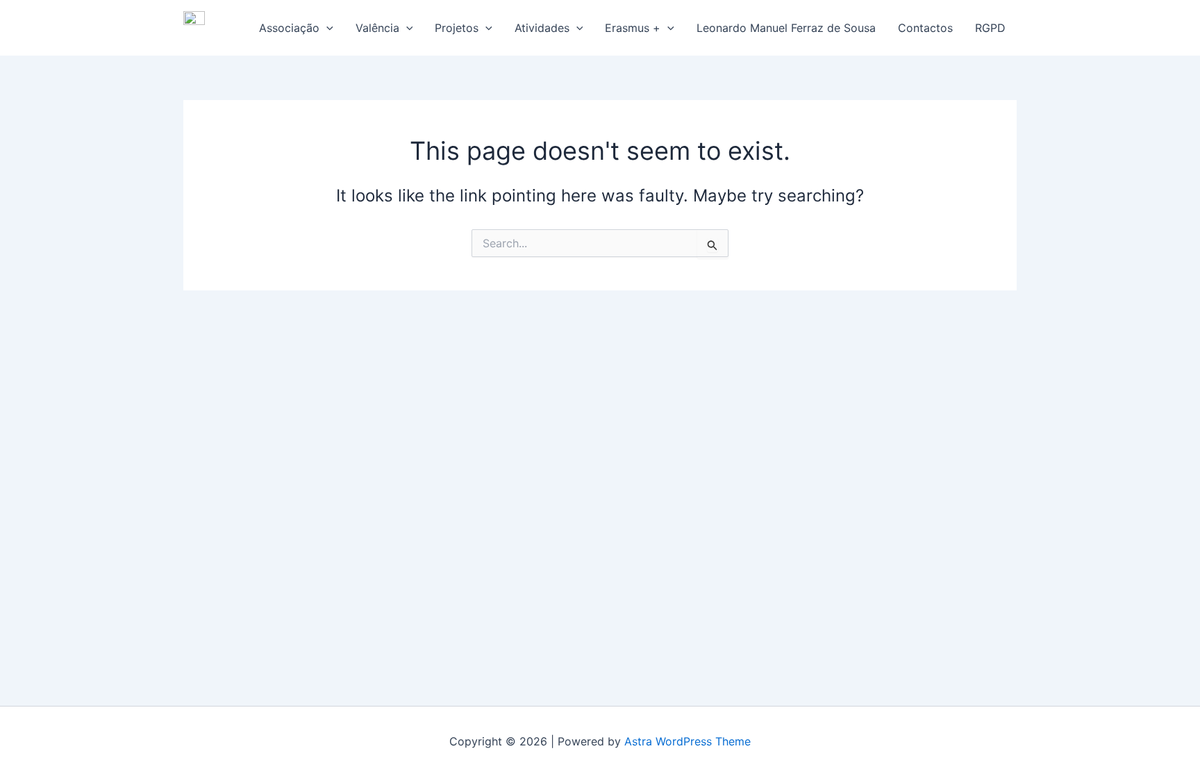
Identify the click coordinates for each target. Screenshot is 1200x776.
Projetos (456, 28)
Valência (377, 28)
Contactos (925, 28)
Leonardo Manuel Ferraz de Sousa (786, 28)
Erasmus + (632, 28)
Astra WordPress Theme (687, 741)
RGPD (990, 28)
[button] (326, 27)
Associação (289, 28)
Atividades (542, 28)
